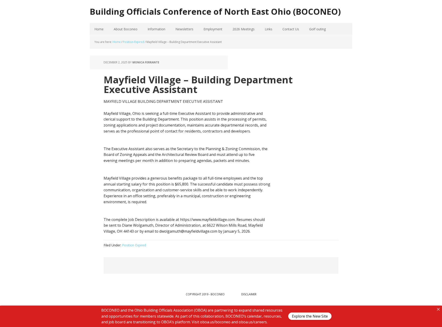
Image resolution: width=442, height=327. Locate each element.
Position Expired (134, 245)
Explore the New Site (310, 316)
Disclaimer (248, 294)
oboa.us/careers (253, 321)
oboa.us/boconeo (215, 321)
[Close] (438, 309)
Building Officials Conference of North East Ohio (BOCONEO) (215, 11)
